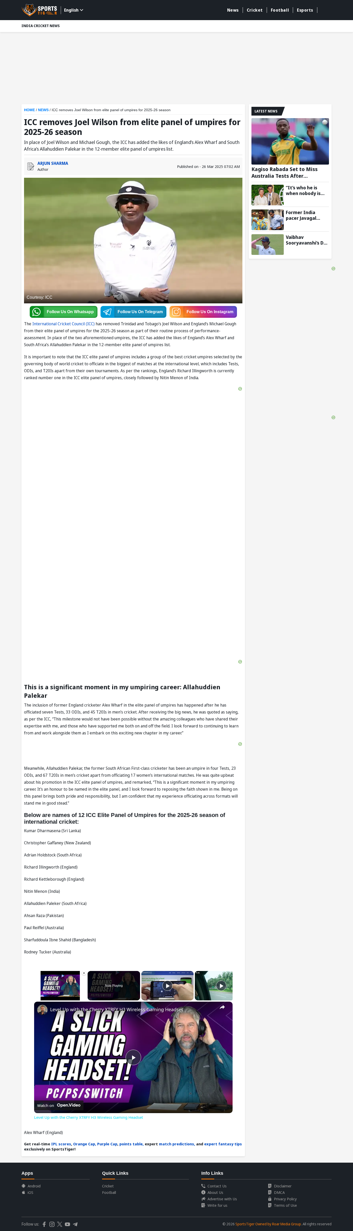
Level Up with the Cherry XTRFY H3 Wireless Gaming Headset (116, 1009)
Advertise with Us (222, 1198)
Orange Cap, (84, 1143)
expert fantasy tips (223, 1143)
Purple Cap (107, 1143)
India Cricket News (40, 25)
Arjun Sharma (52, 163)
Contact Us (217, 1185)
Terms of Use (285, 1205)
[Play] (167, 986)
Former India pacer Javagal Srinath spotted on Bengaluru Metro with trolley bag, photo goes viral (307, 215)
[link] (42, 1010)
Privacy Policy (285, 1198)
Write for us (217, 1205)
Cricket (255, 10)
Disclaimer (282, 1185)
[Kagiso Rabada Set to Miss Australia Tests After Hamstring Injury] (290, 141)
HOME (29, 110)
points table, (131, 1143)
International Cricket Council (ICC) (63, 324)
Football (280, 10)
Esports (305, 10)
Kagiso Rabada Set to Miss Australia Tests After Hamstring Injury (284, 172)
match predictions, (177, 1143)
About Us (215, 1192)
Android (34, 1185)
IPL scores (60, 1143)
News (233, 10)
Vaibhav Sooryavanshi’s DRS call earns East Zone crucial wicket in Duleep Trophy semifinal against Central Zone (307, 240)
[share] (222, 1007)
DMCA (279, 1192)
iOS (30, 1192)
